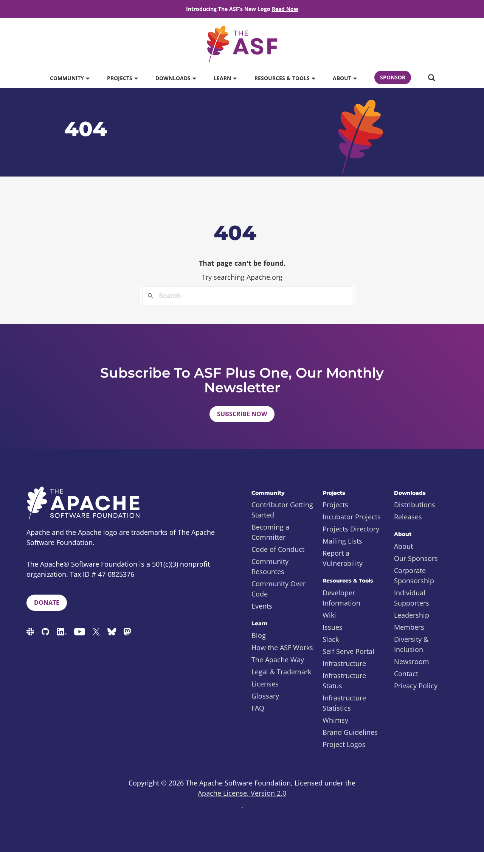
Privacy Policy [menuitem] (415, 685)
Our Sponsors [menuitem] (416, 558)
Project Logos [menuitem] (344, 744)
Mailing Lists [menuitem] (342, 540)
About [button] (343, 78)
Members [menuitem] (409, 627)
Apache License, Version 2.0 (242, 793)
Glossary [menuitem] (265, 695)
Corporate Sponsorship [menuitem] (414, 575)
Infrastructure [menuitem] (344, 663)
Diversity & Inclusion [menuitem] (411, 644)
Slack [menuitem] (331, 639)
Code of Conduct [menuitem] (277, 549)
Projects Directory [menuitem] (351, 528)
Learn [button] (223, 78)
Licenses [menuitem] (265, 683)
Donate (46, 602)
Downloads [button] (173, 78)
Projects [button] (120, 78)
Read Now (285, 8)
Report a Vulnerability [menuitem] (343, 558)
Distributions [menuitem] (414, 504)
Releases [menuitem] (408, 516)
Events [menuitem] (261, 605)
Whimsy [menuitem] (335, 720)
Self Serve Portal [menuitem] (348, 651)
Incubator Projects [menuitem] (352, 516)
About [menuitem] (403, 546)
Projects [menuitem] (335, 504)
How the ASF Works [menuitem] (282, 647)
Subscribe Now (242, 414)
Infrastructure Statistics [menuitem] (344, 703)
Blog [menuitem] (258, 635)
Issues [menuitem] (333, 627)
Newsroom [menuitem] (411, 661)
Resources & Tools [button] (282, 78)
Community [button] (67, 78)
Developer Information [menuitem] (341, 597)
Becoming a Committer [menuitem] (270, 532)
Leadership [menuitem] (411, 615)
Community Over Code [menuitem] (278, 588)
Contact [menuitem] (406, 673)
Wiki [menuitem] (329, 615)
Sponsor (392, 77)
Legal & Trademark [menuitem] (281, 671)
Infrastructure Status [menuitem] (344, 680)
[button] (431, 78)
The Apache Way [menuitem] (277, 659)
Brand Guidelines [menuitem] (350, 732)
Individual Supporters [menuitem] (411, 597)
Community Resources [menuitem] (270, 566)
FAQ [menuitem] (257, 708)
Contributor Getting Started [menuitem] (282, 509)
